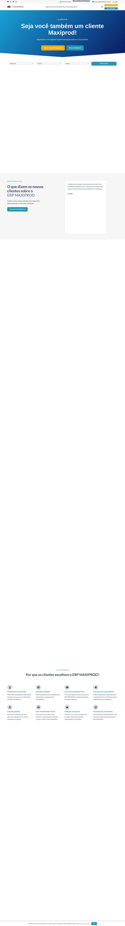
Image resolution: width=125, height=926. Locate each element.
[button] (102, 7)
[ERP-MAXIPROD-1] (15, 6)
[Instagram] (10, 1)
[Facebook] (13, 1)
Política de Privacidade (85, 923)
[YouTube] (8, 1)
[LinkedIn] (16, 1)
